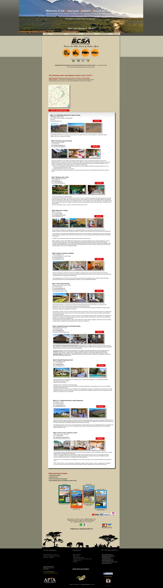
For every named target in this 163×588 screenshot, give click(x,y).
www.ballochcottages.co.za (60, 214)
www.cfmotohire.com (106, 563)
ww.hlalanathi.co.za (60, 364)
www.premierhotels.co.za (60, 288)
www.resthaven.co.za (59, 257)
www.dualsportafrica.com (107, 558)
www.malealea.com (58, 181)
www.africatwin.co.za (106, 557)
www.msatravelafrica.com (107, 554)
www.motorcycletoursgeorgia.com (109, 561)
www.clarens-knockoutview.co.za (62, 437)
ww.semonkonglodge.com (59, 145)
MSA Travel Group (85, 584)
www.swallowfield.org (59, 330)
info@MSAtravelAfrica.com (90, 519)
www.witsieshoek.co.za (60, 404)
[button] (59, 110)
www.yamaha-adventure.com (108, 556)
